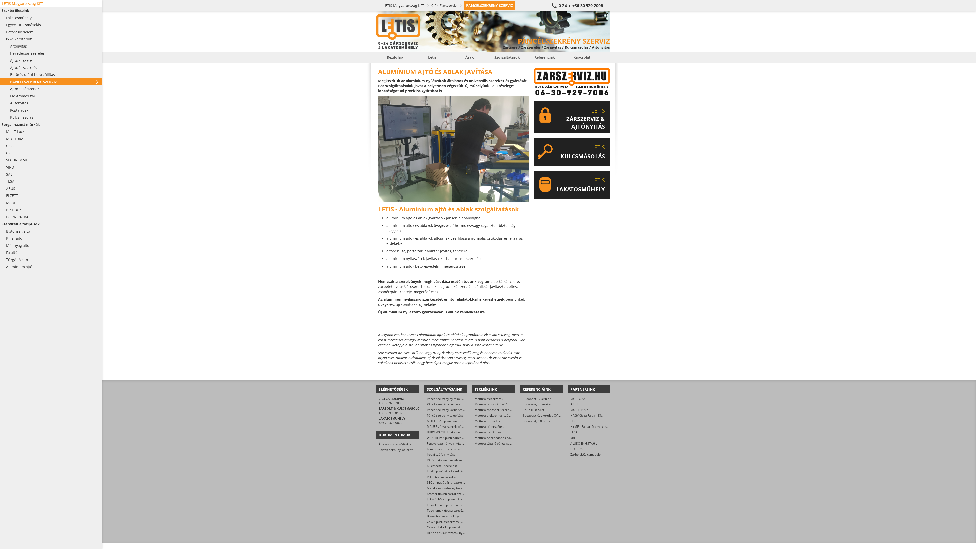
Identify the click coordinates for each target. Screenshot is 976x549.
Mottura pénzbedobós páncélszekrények (503, 438)
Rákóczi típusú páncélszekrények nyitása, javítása (461, 460)
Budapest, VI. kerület (537, 404)
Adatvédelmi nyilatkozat (396, 450)
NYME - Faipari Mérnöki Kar (589, 426)
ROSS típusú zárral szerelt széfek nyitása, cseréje (461, 477)
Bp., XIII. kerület (533, 410)
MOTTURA (577, 398)
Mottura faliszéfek (487, 421)
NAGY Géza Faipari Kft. (586, 415)
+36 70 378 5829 (390, 423)
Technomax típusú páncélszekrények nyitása (458, 510)
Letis (432, 57)
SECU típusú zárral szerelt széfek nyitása (455, 482)
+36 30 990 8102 (390, 413)
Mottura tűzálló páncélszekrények (498, 443)
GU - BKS (576, 449)
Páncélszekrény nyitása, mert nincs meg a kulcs (460, 398)
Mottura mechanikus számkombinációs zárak (507, 410)
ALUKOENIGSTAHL (583, 443)
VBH (573, 438)
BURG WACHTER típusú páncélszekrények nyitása (462, 432)
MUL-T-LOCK (579, 410)
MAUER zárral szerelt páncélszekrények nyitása (460, 426)
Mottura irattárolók (488, 432)
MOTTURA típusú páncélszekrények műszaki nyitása (463, 421)
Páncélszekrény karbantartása (448, 410)
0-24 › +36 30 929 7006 (581, 5)
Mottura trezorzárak (489, 398)
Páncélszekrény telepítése (445, 415)
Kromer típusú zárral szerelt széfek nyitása (457, 494)
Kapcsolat (581, 57)
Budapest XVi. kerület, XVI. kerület (546, 415)
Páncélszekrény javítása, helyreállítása (454, 404)
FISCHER (576, 421)
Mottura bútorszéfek (489, 426)
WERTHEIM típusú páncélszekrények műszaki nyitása (464, 438)
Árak (469, 57)
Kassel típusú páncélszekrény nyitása (453, 505)
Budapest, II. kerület (537, 398)
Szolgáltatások (507, 57)
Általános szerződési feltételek (400, 444)
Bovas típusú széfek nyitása (446, 516)
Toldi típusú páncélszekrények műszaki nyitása (460, 471)
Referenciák (544, 57)
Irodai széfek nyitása (441, 454)
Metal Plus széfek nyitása (444, 488)
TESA (574, 432)
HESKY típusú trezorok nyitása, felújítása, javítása (461, 533)
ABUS (574, 404)
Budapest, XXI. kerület (538, 421)
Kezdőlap (395, 57)
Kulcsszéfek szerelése (442, 466)
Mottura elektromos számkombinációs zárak (506, 415)
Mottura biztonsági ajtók (492, 404)
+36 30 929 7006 (390, 403)
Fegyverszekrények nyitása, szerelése (453, 443)
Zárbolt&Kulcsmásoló (585, 454)
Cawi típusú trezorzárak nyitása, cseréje (455, 522)
